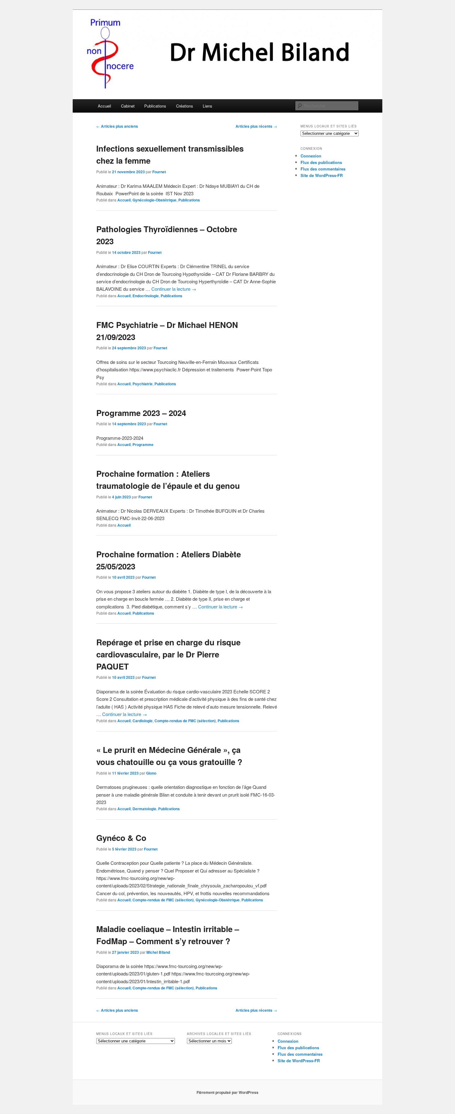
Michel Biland (158, 952)
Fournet (159, 172)
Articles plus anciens (117, 126)
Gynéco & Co (121, 837)
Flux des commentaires (323, 169)
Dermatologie (144, 808)
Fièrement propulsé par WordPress (227, 1092)
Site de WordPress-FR (322, 175)
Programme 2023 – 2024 (141, 412)
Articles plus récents (256, 126)
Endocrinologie (145, 295)
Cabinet (128, 106)
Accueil (104, 106)
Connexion (311, 156)
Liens (207, 106)
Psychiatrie (142, 384)
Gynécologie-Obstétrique (154, 200)
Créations (184, 106)
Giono (151, 773)
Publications (155, 106)
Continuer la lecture (173, 288)
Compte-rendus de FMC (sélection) (185, 720)
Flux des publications (321, 162)
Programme (143, 444)
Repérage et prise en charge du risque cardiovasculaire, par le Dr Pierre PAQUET (168, 654)
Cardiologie (142, 720)
